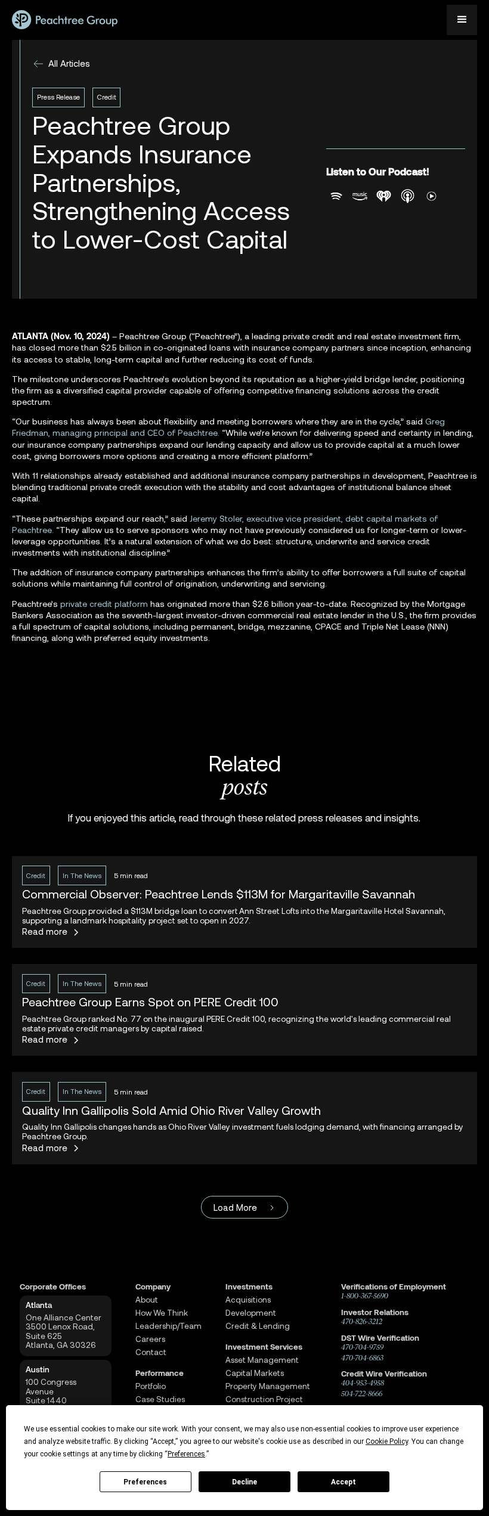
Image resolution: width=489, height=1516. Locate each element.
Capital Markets (254, 1373)
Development (250, 1313)
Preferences (145, 1482)
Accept (343, 1482)
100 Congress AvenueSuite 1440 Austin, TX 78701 (57, 1396)
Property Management (267, 1386)
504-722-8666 (361, 1394)
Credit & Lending (257, 1326)
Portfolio (150, 1386)
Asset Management (262, 1360)
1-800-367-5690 (364, 1296)
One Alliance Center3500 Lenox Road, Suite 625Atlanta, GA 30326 (63, 1331)
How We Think (161, 1313)
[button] (462, 20)
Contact (150, 1352)
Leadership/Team (168, 1326)
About (146, 1299)
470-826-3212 (361, 1321)
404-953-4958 (362, 1383)
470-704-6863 (362, 1358)
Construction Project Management (264, 1404)
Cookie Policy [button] (387, 1441)
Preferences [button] (186, 1454)
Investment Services (263, 1347)
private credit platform (104, 604)
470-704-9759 (362, 1347)
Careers (150, 1339)
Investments (249, 1286)
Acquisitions (248, 1299)
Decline (244, 1482)
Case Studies (160, 1399)
